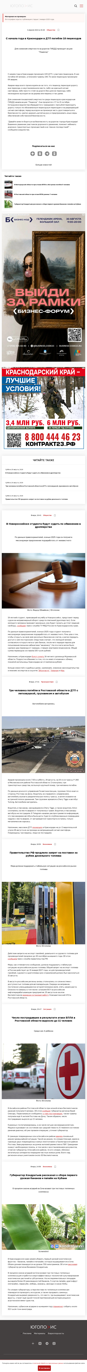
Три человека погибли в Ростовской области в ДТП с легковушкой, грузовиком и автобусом (41, 486)
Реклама (27, 1333)
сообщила (12, 959)
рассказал (72, 1264)
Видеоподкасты (56, 1333)
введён (59, 1136)
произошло (37, 827)
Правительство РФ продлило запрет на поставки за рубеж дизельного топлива (36, 499)
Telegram (55, 670)
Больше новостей (44, 165)
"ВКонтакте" (44, 670)
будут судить (38, 656)
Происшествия (47, 682)
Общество (51, 30)
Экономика (47, 844)
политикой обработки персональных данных (48, 1363)
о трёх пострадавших (52, 1113)
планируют (58, 1306)
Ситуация (47, 1009)
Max (62, 670)
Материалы (39, 1333)
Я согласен (44, 1368)
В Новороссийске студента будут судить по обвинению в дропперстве (32, 473)
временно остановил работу (36, 995)
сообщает (21, 626)
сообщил (46, 1111)
